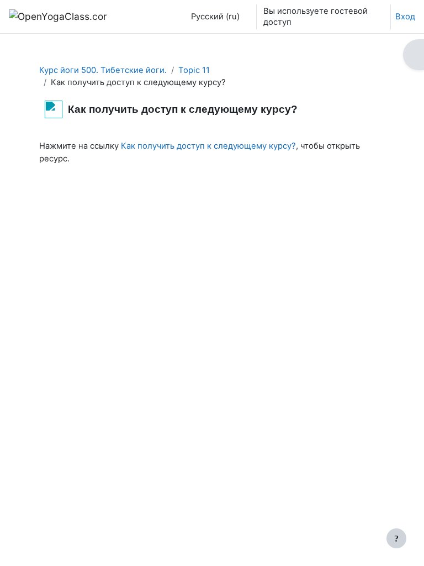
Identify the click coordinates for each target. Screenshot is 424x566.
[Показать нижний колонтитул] (396, 538)
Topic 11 (194, 70)
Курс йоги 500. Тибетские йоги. (103, 70)
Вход (405, 17)
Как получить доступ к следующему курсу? (208, 146)
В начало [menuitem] (144, 17)
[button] (212, 16)
